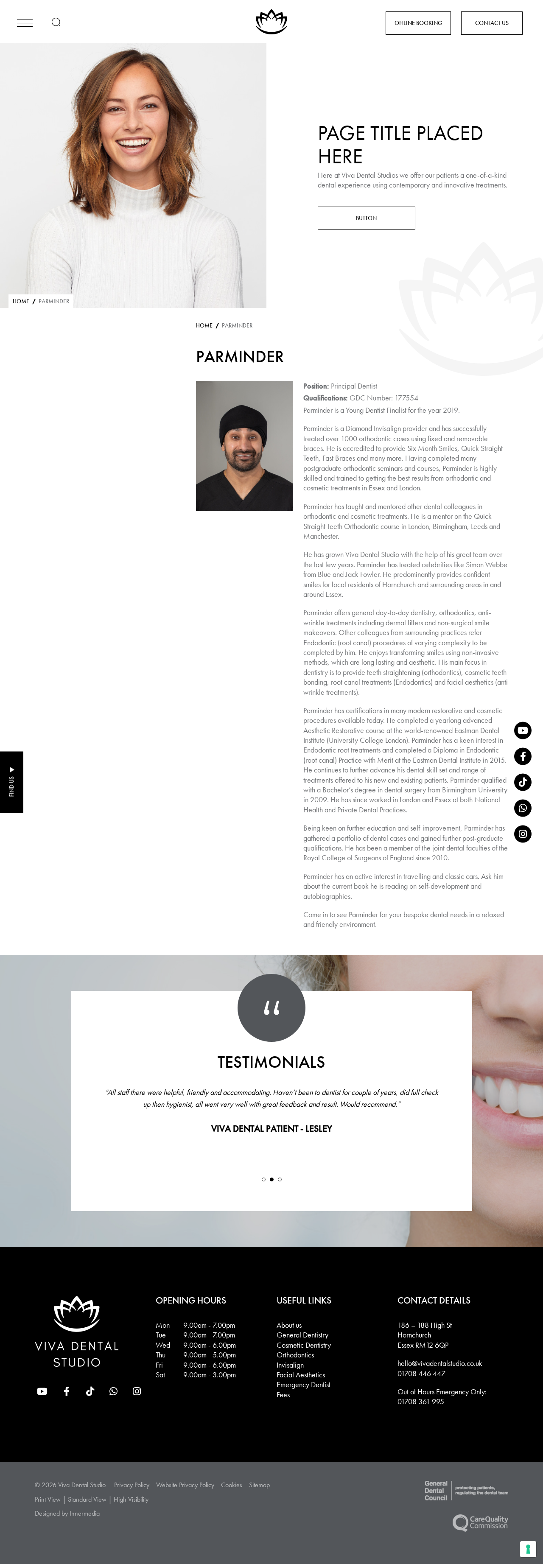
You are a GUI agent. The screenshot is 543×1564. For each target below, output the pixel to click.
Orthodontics (295, 1355)
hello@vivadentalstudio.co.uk (439, 1363)
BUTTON (366, 218)
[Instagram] (523, 833)
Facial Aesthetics (301, 1374)
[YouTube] (523, 730)
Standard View (87, 1498)
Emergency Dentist (303, 1384)
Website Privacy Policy (185, 1484)
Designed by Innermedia (67, 1513)
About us (289, 1325)
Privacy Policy (131, 1484)
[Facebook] (523, 756)
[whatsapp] (523, 808)
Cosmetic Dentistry (304, 1344)
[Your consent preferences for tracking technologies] (528, 1549)
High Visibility (131, 1498)
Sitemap (259, 1484)
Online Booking (418, 23)
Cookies (231, 1484)
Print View (48, 1498)
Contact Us (492, 23)
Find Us (11, 787)
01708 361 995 (420, 1401)
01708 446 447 (421, 1373)
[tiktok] (523, 782)
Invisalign (290, 1364)
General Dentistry (302, 1335)
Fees (283, 1394)
